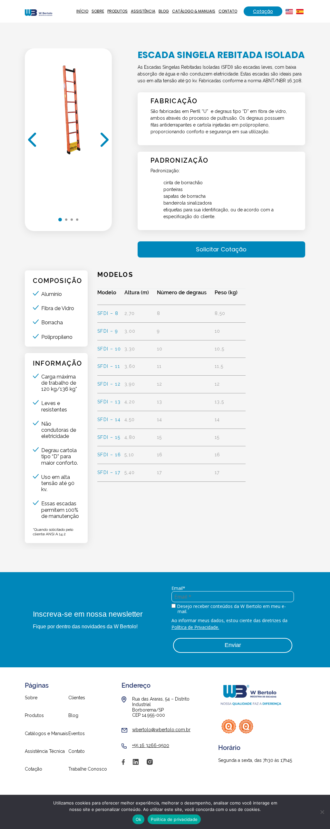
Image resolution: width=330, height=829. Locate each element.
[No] (322, 812)
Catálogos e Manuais (46, 733)
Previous (32, 140)
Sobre (98, 11)
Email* (178, 588)
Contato (227, 11)
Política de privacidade (174, 819)
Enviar (233, 645)
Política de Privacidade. (195, 627)
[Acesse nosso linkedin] (136, 764)
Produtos (117, 11)
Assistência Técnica (45, 751)
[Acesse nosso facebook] (123, 764)
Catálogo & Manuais (193, 11)
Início (82, 11)
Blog (164, 11)
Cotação (263, 11)
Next (105, 140)
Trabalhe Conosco (87, 769)
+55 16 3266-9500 (150, 745)
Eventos (76, 733)
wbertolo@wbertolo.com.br (161, 729)
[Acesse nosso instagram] (150, 764)
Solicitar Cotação (221, 249)
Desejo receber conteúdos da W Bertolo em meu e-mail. (231, 609)
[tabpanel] (68, 128)
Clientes (76, 697)
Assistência (143, 11)
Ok (138, 819)
